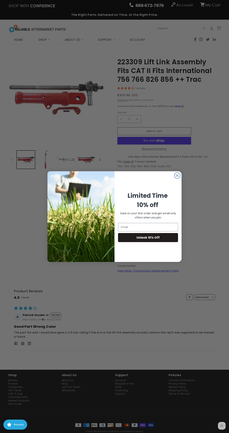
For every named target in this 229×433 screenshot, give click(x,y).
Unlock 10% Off (148, 237)
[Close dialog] (177, 175)
